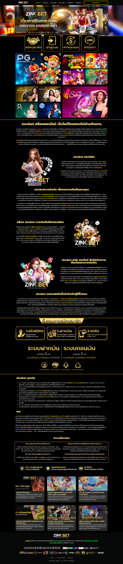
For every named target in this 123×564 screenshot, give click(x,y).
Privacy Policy (61, 558)
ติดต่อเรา (78, 3)
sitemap (70, 558)
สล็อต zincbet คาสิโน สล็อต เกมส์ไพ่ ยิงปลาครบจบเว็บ (92, 522)
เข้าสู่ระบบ (70, 3)
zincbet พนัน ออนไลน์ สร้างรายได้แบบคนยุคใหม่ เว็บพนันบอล (61, 522)
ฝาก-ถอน (62, 3)
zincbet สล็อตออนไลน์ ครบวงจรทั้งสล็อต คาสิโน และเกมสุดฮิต (60, 493)
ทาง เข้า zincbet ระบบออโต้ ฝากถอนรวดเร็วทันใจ (91, 493)
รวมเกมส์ (53, 3)
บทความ (45, 3)
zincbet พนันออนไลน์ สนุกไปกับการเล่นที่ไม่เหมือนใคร (29, 522)
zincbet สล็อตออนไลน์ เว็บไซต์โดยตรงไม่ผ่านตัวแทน (61, 123)
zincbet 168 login (22, 492)
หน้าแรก (38, 3)
